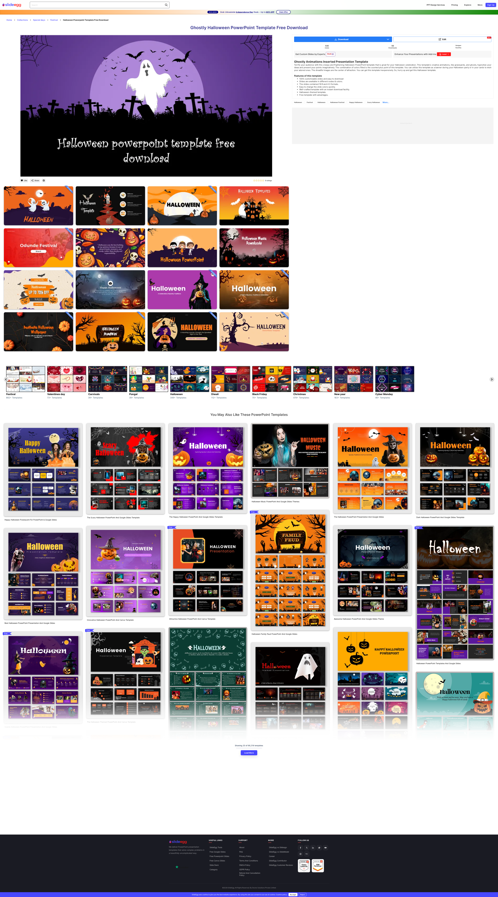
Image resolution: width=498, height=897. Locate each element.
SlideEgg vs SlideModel (279, 852)
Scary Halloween (373, 102)
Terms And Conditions (248, 861)
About (241, 847)
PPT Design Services (436, 5)
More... (386, 102)
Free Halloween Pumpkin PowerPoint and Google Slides (28, 829)
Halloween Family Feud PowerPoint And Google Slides (274, 634)
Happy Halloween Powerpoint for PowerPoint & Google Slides (31, 520)
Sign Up (490, 5)
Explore (467, 5)
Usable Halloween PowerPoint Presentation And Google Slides (31, 727)
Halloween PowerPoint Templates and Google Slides (438, 663)
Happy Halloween (355, 102)
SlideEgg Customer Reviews (281, 865)
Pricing (454, 5)
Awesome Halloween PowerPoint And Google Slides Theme (359, 619)
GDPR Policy (244, 869)
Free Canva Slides (217, 861)
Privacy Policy (245, 856)
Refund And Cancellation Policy (249, 874)
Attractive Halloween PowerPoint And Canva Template (192, 619)
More (480, 5)
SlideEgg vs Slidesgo (278, 847)
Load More (249, 753)
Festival (310, 102)
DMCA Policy (244, 865)
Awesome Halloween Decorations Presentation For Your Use (194, 824)
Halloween (298, 102)
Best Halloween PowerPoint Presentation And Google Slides (30, 623)
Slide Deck (214, 865)
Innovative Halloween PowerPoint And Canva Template (110, 620)
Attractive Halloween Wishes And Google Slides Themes (110, 796)
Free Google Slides (217, 852)
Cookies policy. (281, 895)
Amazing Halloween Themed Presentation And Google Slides (277, 738)
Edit (466, 39)
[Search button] (166, 5)
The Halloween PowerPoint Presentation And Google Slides (359, 517)
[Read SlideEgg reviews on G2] (304, 865)
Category (214, 869)
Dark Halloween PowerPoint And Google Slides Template (440, 517)
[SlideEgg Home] (187, 842)
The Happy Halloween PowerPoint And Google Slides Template (196, 517)
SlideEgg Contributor (278, 861)
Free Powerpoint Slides (219, 856)
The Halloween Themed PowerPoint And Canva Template (111, 722)
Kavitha (458, 48)
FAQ (241, 852)
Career (272, 856)
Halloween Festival (337, 102)
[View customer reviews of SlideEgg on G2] (318, 865)
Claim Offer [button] (283, 12)
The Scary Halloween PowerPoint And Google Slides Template (113, 517)
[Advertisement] (370, 126)
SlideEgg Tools (216, 847)
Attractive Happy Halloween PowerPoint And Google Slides (359, 796)
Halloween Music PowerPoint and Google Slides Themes (275, 501)
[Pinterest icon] (44, 180)
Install (444, 54)
